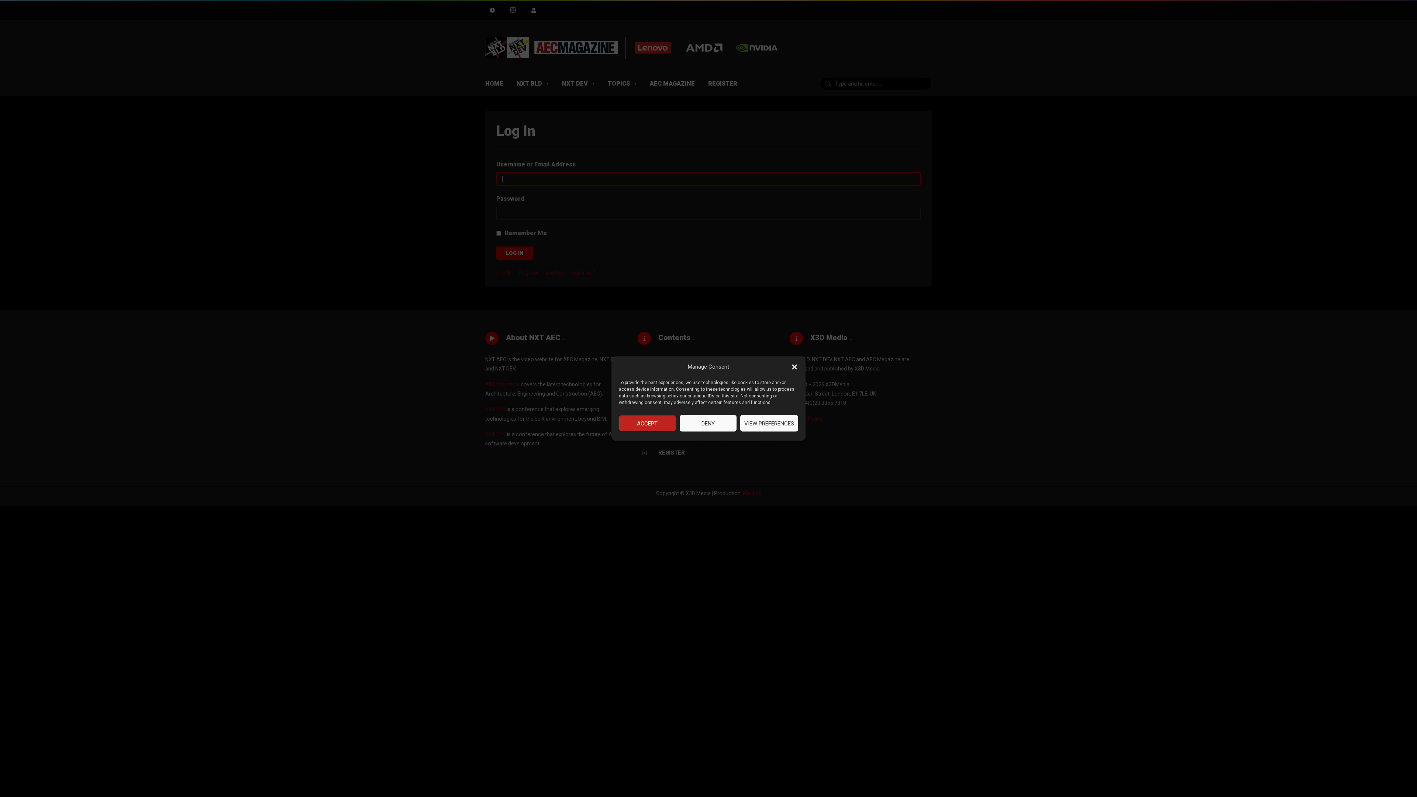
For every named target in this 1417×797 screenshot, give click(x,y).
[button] (794, 366)
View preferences (769, 423)
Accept (647, 423)
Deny (708, 423)
